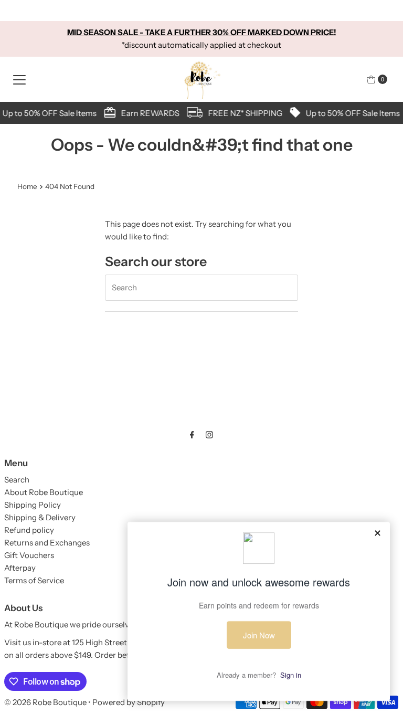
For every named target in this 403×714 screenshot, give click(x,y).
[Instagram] (209, 434)
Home (27, 186)
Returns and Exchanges (47, 543)
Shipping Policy (32, 505)
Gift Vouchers (29, 555)
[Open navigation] (19, 79)
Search (16, 480)
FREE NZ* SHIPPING (243, 113)
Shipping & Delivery (40, 517)
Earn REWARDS (148, 113)
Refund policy (29, 530)
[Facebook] (192, 434)
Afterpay (20, 568)
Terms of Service (34, 580)
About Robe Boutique (43, 492)
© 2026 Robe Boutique (45, 702)
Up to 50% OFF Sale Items (47, 113)
